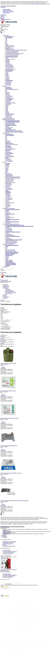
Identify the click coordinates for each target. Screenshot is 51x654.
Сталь (6, 57)
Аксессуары (8, 145)
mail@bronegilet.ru (4, 558)
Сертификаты (3, 14)
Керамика (7, 60)
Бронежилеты (6, 35)
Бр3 (6, 41)
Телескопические (9, 155)
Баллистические (8, 259)
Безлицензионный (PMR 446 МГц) (12, 178)
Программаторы (8, 189)
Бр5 (6, 43)
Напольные (7, 140)
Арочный (7, 216)
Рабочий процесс (6, 9)
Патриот (7, 111)
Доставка (2, 15)
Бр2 (6, 39)
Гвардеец (7, 78)
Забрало (7, 105)
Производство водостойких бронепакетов (14, 132)
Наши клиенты (6, 12)
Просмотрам (3, 340)
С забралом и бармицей (10, 102)
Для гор (7, 200)
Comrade (7, 166)
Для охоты (7, 197)
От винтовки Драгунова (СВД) (12, 54)
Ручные (7, 211)
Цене (1, 345)
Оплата (2, 17)
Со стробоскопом (9, 161)
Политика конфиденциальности (10, 551)
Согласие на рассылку (7, 553)
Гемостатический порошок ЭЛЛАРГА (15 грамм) (10, 473)
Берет (6, 109)
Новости (5, 530)
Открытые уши (8, 115)
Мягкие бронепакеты (9, 123)
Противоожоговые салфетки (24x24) (8, 390)
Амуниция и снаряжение (8, 244)
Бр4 (6, 42)
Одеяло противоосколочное (11, 240)
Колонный (7, 218)
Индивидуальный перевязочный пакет (8, 445)
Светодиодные (8, 160)
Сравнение (7, 19)
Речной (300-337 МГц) (10, 182)
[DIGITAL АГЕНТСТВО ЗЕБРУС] (25, 652)
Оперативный (8, 82)
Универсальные (8, 230)
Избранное (2, 19)
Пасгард (7, 151)
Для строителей (8, 198)
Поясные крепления (9, 156)
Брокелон (7, 79)
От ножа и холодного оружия (11, 55)
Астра (6, 171)
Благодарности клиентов (8, 11)
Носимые (7, 227)
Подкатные (7, 212)
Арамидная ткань (9, 127)
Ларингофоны (8, 188)
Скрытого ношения (9, 45)
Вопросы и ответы (7, 532)
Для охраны (8, 63)
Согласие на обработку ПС (8, 552)
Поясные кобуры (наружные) (11, 144)
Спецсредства (6, 133)
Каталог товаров (4, 29)
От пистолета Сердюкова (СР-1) (12, 51)
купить (3, 367)
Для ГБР (7, 62)
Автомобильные (8, 174)
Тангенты (7, 187)
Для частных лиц (9, 68)
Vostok (6, 170)
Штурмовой (8, 83)
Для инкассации (8, 64)
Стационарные (8, 228)
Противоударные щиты (10, 249)
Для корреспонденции (10, 235)
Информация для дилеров (8, 542)
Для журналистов (9, 65)
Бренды (4, 544)
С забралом (7, 101)
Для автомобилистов (9, 202)
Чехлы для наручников (10, 148)
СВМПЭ (7, 126)
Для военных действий (10, 69)
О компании (3, 7)
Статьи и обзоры (6, 531)
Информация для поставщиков (9, 541)
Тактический (8, 84)
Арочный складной (9, 217)
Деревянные (8, 158)
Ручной (7, 215)
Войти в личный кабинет (5, 281)
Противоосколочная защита (9, 118)
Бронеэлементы (8, 71)
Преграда (7, 220)
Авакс (6, 108)
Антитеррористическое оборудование (11, 224)
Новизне (2, 338)
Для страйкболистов (9, 98)
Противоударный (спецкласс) (11, 89)
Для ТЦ (7, 207)
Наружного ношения (9, 46)
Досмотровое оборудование (9, 208)
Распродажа (5, 266)
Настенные (7, 142)
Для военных (8, 97)
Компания (7, 289)
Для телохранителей (9, 66)
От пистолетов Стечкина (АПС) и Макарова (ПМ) (16, 50)
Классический (8, 81)
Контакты (2, 18)
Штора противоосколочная (11, 242)
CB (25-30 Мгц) (8, 181)
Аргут (6, 167)
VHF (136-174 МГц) (9, 180)
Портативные (8, 173)
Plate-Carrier (7, 47)
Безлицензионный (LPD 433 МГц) (12, 176)
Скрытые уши (8, 116)
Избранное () (6, 286)
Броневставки (8, 152)
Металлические (8, 147)
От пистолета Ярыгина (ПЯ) (11, 52)
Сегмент (7, 75)
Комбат (7, 169)
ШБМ (6, 110)
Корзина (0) (5, 284)
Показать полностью (4, 527)
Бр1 (6, 38)
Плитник (7, 77)
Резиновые (7, 154)
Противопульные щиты (10, 250)
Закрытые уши (8, 117)
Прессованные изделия (10, 124)
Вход (1, 27)
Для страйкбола (8, 199)
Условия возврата (6, 550)
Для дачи (7, 203)
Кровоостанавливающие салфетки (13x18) (9, 418)
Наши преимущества (7, 10)
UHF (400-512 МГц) (9, 179)
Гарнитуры (7, 185)
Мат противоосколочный (10, 243)
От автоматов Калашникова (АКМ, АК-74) (14, 53)
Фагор (6, 74)
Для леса (7, 201)
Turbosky (7, 165)
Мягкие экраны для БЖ (10, 129)
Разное (6, 190)
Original (7, 256)
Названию (2, 336)
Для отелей (7, 206)
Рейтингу (2, 343)
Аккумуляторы (8, 184)
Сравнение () (6, 285)
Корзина (3, 272)
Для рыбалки (8, 195)
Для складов (8, 204)
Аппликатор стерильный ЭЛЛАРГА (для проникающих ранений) (14, 500)
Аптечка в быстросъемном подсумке (8, 363)
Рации (4, 162)
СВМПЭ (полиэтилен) (10, 59)
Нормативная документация (9, 546)
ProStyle (7, 257)
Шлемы (4, 85)
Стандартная (8, 100)
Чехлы (6, 72)
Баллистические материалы (9, 119)
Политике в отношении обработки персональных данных (37, 3)
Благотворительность (7, 543)
